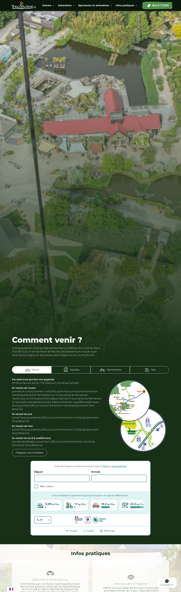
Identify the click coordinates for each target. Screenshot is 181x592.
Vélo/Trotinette (114, 370)
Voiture (35, 370)
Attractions (65, 5)
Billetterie (160, 5)
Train (153, 370)
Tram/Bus (74, 370)
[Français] (11, 588)
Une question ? (167, 585)
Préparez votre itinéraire (29, 452)
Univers (46, 5)
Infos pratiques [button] (125, 5)
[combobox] (11, 589)
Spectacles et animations (93, 5)
